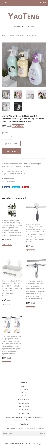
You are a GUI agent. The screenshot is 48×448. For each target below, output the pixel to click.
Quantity (5, 133)
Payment (24, 392)
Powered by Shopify (35, 444)
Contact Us (24, 389)
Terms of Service (24, 409)
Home (3, 35)
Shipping (24, 395)
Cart (44, 3)
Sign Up (42, 433)
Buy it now (11, 151)
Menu (6, 3)
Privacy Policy (24, 403)
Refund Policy (24, 406)
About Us (24, 386)
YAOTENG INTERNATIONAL (18, 444)
